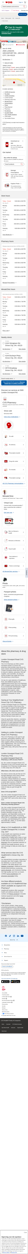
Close (25, 1232)
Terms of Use (14, 1252)
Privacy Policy (6, 1252)
